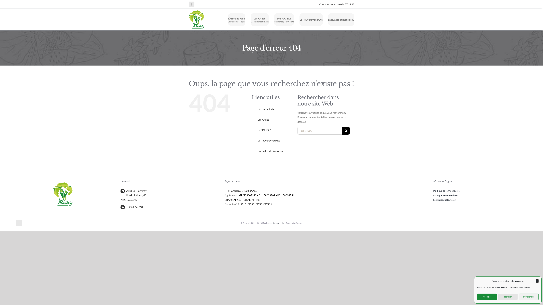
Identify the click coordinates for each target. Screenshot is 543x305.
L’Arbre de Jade (266, 109)
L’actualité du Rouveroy (270, 150)
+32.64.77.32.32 (135, 206)
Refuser (508, 297)
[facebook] (191, 4)
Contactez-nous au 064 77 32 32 (336, 4)
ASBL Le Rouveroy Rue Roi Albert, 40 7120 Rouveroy (133, 195)
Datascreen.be (278, 223)
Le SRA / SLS (265, 130)
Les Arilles (263, 119)
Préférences (529, 297)
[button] (537, 281)
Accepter (487, 297)
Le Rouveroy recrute (269, 140)
